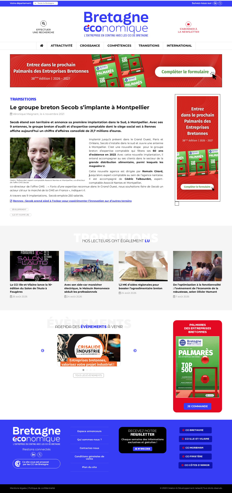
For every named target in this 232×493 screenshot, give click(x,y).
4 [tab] (94, 370)
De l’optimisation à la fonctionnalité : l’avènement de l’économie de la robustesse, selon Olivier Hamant (197, 288)
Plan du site (89, 467)
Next (135, 351)
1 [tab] (83, 370)
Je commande (197, 406)
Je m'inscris (142, 448)
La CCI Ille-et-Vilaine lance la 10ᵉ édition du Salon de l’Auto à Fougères (31, 288)
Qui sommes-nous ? (89, 439)
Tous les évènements (88, 375)
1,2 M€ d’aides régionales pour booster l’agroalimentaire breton (140, 286)
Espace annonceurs (89, 431)
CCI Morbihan (194, 447)
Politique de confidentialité (41, 488)
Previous (42, 351)
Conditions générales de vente (89, 457)
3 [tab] (90, 370)
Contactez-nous (89, 448)
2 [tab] (87, 370)
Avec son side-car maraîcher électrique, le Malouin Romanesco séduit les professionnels (86, 288)
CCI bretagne (194, 430)
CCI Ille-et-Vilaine (197, 438)
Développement (19, 209)
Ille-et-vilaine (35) (20, 215)
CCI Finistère (193, 456)
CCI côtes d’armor (197, 465)
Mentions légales (18, 488)
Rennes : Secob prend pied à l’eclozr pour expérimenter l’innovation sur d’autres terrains (72, 200)
